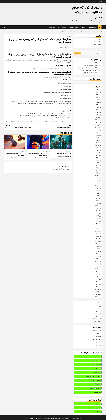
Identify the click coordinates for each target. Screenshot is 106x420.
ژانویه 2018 (98, 259)
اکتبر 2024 (98, 92)
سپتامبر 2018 (98, 238)
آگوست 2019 (98, 213)
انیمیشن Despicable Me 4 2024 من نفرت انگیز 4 (89, 68)
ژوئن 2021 (98, 160)
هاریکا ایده (98, 342)
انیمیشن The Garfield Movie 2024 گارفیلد (91, 73)
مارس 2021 (98, 168)
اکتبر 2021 (98, 150)
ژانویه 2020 (98, 203)
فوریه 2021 (98, 170)
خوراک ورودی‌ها (97, 41)
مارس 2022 (98, 140)
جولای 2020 (98, 188)
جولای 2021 (98, 158)
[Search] (5, 27)
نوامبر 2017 (98, 264)
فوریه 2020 (98, 200)
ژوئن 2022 (98, 132)
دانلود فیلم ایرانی (73, 27)
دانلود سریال (83, 27)
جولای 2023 (98, 122)
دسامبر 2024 (98, 89)
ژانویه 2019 (98, 228)
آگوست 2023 (98, 120)
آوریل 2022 (98, 137)
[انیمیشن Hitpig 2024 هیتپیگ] (61, 142)
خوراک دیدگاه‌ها (97, 44)
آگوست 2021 (98, 155)
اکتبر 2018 (98, 236)
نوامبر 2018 (98, 233)
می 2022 (99, 135)
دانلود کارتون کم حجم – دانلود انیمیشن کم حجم (87, 12)
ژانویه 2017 (98, 286)
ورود (100, 39)
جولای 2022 (98, 130)
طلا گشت (98, 333)
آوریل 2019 (98, 221)
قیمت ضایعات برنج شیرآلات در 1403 (92, 65)
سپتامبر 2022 (98, 125)
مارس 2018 (98, 254)
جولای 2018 (98, 243)
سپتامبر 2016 (98, 294)
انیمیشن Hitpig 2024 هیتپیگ (62, 153)
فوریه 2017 (98, 284)
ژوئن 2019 (98, 216)
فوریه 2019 (98, 226)
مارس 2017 (98, 281)
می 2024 (99, 99)
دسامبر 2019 (98, 206)
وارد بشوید (55, 169)
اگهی (58, 27)
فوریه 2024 (98, 107)
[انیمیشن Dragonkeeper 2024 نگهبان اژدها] (14, 142)
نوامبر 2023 (98, 115)
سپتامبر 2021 (98, 152)
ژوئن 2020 (98, 190)
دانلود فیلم (64, 27)
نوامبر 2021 (98, 147)
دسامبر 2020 (98, 175)
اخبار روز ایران (97, 345)
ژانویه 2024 (98, 110)
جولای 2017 (98, 271)
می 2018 (99, 248)
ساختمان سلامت (97, 339)
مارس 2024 (98, 104)
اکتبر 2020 (98, 180)
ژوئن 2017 (98, 274)
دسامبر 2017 (98, 261)
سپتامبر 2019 (98, 211)
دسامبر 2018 (98, 231)
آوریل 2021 (98, 165)
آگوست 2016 (98, 296)
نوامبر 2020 (98, 178)
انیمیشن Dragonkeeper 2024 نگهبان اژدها (91, 70)
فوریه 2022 (98, 142)
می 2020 (99, 193)
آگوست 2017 (98, 269)
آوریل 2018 (98, 251)
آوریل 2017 (98, 279)
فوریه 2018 (98, 256)
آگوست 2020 (98, 185)
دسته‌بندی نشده (97, 321)
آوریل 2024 (98, 102)
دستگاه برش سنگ (96, 330)
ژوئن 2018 (98, 246)
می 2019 (99, 218)
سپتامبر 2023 (98, 117)
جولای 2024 (98, 94)
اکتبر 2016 (98, 291)
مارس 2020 (98, 198)
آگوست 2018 (98, 241)
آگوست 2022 (98, 127)
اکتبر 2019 (98, 208)
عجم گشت (98, 336)
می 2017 (99, 276)
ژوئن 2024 (98, 97)
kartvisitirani (61, 47)
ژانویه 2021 (98, 173)
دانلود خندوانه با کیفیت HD (64, 126)
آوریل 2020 (98, 195)
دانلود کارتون (52, 27)
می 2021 (99, 163)
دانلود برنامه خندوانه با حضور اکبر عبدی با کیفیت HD (18, 126)
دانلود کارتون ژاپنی (92, 27)
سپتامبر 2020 (98, 183)
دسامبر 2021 (98, 145)
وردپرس (99, 46)
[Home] (100, 27)
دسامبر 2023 (98, 112)
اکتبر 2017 (98, 266)
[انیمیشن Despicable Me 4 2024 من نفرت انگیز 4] (38, 142)
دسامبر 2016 (98, 289)
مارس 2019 (98, 223)
